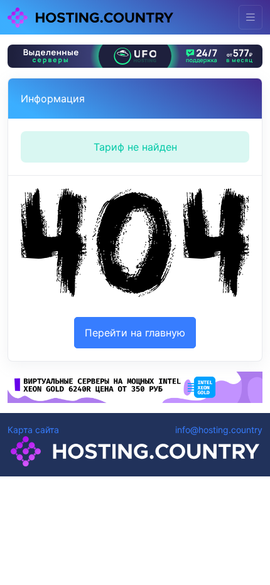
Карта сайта (33, 429)
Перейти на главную (135, 332)
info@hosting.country (218, 429)
